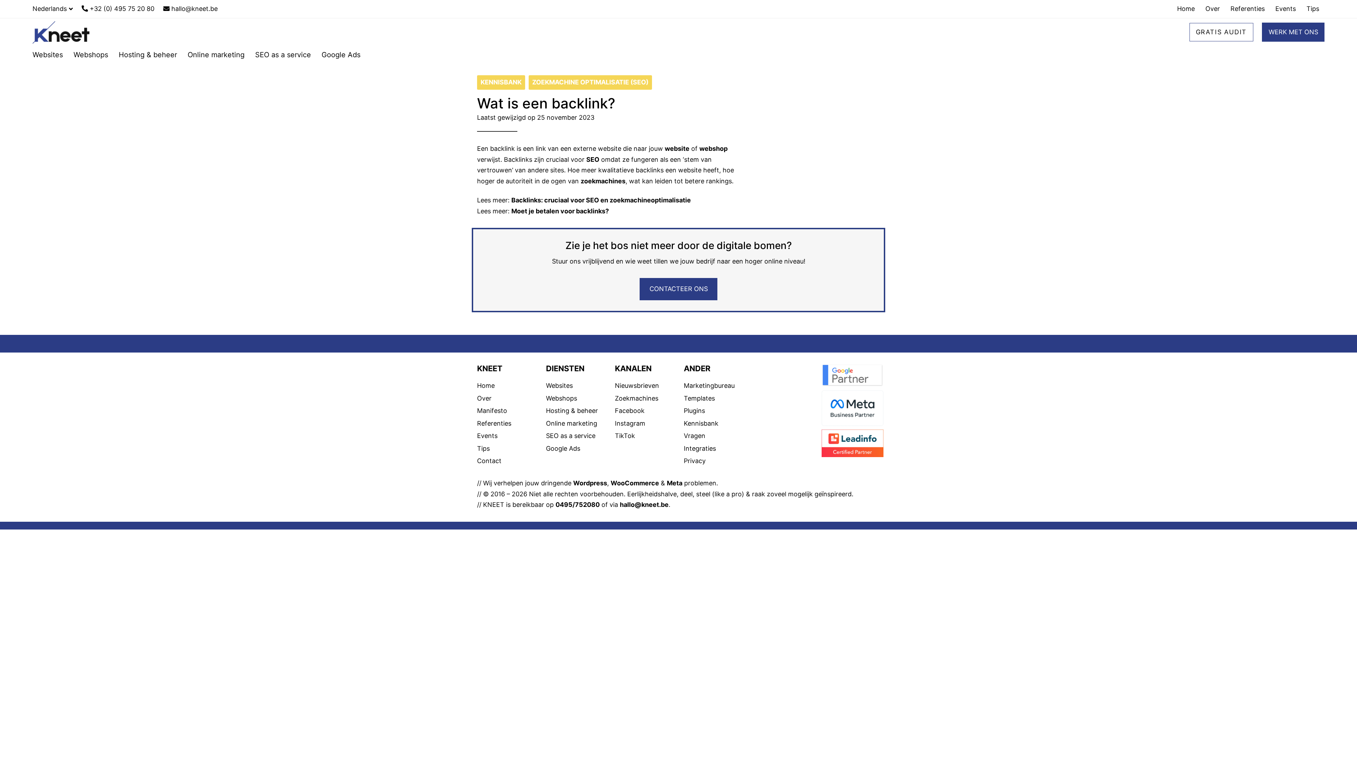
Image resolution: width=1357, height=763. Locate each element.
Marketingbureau (709, 385)
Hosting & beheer (572, 410)
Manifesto (492, 410)
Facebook (630, 410)
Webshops (561, 398)
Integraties (700, 448)
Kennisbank (701, 423)
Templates (699, 398)
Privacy (695, 461)
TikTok (625, 435)
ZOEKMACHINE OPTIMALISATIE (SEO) (590, 82)
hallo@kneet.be (644, 504)
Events (487, 435)
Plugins (694, 410)
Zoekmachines (636, 398)
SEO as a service (570, 435)
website (677, 148)
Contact (489, 461)
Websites (559, 385)
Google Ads (563, 448)
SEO (592, 159)
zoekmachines (603, 181)
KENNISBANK (501, 82)
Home (486, 385)
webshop (713, 148)
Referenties (494, 423)
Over (484, 398)
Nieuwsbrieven (637, 385)
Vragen (694, 435)
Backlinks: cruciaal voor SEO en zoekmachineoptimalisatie (601, 200)
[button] (53, 9)
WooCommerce (635, 483)
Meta (674, 483)
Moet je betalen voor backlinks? (560, 211)
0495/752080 (578, 504)
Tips (483, 448)
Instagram (630, 423)
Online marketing (571, 423)
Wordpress (590, 483)
